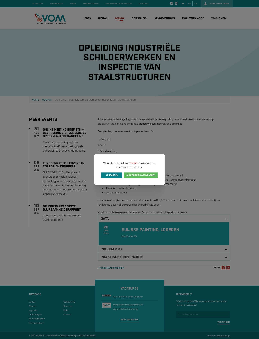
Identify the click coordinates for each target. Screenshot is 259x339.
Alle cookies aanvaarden (140, 175)
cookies (134, 163)
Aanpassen (112, 175)
